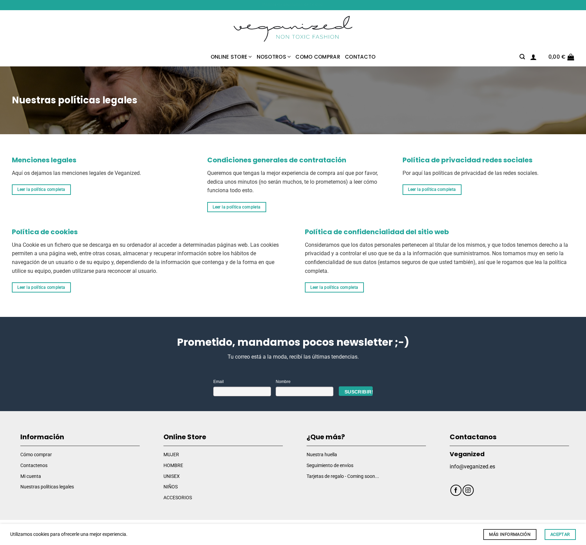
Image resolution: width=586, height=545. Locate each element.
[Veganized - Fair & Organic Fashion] (293, 29)
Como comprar (317, 56)
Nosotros (271, 56)
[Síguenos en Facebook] (456, 490)
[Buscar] (522, 56)
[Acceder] (533, 56)
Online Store (229, 56)
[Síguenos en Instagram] (468, 490)
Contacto (360, 56)
